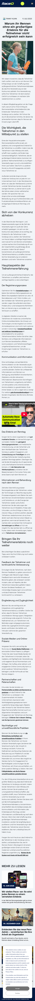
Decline (17, 993)
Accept (17, 988)
